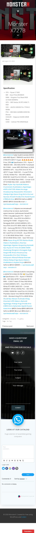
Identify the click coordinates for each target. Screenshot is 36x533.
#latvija (6, 194)
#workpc (23, 243)
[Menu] (18, 11)
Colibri (23, 517)
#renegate (23, 250)
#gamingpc (27, 187)
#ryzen (32, 197)
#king (27, 299)
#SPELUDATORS (9, 189)
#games (15, 245)
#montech (7, 301)
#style (21, 262)
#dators (26, 184)
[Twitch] (13, 468)
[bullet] (17, 460)
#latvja (11, 260)
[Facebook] (6, 468)
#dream (14, 299)
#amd (27, 197)
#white (25, 240)
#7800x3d (6, 199)
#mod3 (12, 197)
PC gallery (20, 319)
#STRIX (19, 240)
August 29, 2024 (9, 61)
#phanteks (17, 306)
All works (13, 319)
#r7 (13, 248)
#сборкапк (7, 257)
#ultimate (21, 299)
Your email (18, 370)
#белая (21, 257)
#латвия (27, 257)
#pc (14, 184)
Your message (18, 386)
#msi (12, 199)
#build (30, 240)
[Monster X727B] (18, 51)
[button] (5, 139)
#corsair (30, 194)
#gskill (23, 306)
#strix (25, 194)
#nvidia (18, 197)
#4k (9, 253)
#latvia (5, 260)
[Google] (10, 468)
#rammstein (7, 187)
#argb (5, 253)
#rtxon (14, 253)
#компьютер (8, 192)
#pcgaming (22, 245)
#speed (16, 262)
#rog (20, 194)
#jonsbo (6, 197)
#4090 (28, 248)
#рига (21, 260)
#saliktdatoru (18, 187)
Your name (18, 362)
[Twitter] (3, 468)
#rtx (22, 197)
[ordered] (15, 460)
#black (18, 189)
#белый (15, 257)
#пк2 (18, 255)
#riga (11, 194)
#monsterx (28, 192)
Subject (18, 378)
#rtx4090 (22, 248)
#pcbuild (19, 184)
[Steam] (16, 468)
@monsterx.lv (8, 155)
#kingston (15, 250)
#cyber (10, 184)
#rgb (29, 250)
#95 (12, 301)
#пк (14, 255)
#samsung (7, 250)
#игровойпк (18, 192)
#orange (24, 189)
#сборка (24, 255)
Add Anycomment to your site (27, 496)
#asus (16, 194)
